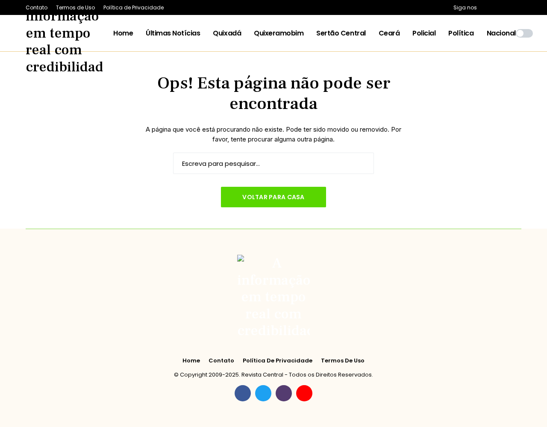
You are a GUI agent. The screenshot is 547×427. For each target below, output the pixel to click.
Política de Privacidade (277, 360)
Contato (221, 360)
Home (191, 360)
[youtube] (519, 7)
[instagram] (508, 7)
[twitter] (497, 7)
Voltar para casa (273, 197)
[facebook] (485, 7)
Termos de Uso (343, 360)
